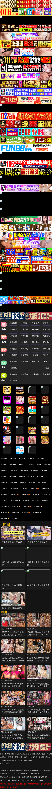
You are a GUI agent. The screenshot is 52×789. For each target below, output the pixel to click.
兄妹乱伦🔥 (38, 506)
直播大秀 (44, 500)
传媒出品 (13, 368)
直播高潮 (34, 470)
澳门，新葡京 (15, 500)
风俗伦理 (46, 374)
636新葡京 (46, 488)
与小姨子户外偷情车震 (37, 542)
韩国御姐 (24, 336)
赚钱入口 (15, 512)
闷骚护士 (46, 355)
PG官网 (13, 458)
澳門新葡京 (14, 488)
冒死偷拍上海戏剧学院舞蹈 (38, 563)
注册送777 (22, 464)
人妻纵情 (35, 374)
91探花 (24, 342)
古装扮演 (13, 348)
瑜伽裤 (35, 355)
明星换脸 (24, 355)
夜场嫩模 (23, 482)
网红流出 (35, 342)
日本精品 (24, 329)
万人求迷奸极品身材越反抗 (13, 586)
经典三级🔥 (16, 506)
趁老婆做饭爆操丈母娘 (12, 542)
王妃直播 (31, 476)
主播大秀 (22, 476)
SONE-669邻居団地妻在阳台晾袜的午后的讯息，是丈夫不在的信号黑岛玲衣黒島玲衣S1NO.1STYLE (38, 687)
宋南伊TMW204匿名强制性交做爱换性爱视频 (38, 736)
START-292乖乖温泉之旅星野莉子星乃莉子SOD (38, 633)
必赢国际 (4, 470)
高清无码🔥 (26, 512)
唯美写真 (35, 361)
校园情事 (24, 374)
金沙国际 (4, 500)
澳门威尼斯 (5, 506)
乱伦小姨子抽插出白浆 (12, 607)
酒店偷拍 (12, 476)
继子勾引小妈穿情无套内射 (13, 563)
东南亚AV (46, 336)
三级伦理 (13, 329)
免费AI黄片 (37, 512)
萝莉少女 (46, 323)
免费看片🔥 (35, 488)
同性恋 (46, 368)
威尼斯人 (4, 458)
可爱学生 (35, 348)
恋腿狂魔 (46, 348)
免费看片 (26, 500)
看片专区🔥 (5, 512)
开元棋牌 (22, 458)
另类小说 (13, 380)
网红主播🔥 (5, 518)
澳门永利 (40, 458)
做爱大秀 (35, 500)
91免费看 (15, 518)
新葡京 (39, 464)
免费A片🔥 (27, 506)
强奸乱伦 (24, 323)
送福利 (31, 464)
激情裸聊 (4, 494)
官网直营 (31, 458)
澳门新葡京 (42, 482)
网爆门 (46, 361)
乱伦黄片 (40, 476)
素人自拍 (46, 329)
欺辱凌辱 (13, 342)
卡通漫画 (13, 361)
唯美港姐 (35, 336)
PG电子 (4, 464)
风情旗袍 (13, 355)
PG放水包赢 (24, 470)
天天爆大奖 (46, 494)
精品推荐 (13, 323)
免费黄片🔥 (14, 494)
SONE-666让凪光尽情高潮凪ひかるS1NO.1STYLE (13, 659)
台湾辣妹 (13, 336)
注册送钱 (12, 464)
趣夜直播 (13, 482)
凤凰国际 (13, 470)
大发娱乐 (4, 488)
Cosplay (35, 329)
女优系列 (24, 348)
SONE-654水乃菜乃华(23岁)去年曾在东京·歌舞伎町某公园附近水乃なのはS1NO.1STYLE (13, 739)
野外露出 (46, 342)
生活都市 (13, 374)
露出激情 (24, 361)
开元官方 (36, 494)
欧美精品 (35, 323)
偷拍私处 (4, 482)
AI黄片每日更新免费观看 (38, 585)
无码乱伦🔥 (26, 494)
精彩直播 (43, 470)
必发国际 (32, 482)
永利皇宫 (24, 488)
